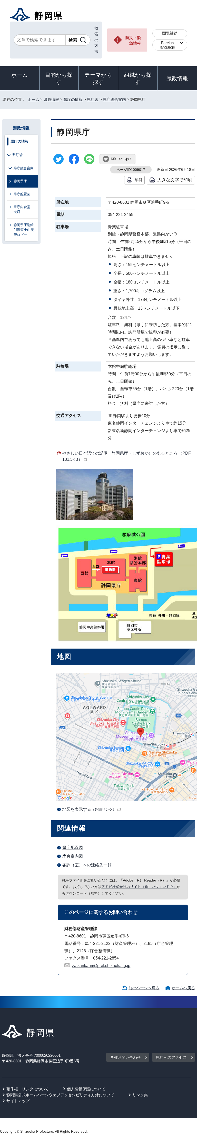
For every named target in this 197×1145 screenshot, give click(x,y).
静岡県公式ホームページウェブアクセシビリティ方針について (60, 1095)
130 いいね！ (121, 159)
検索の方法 (96, 40)
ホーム (19, 75)
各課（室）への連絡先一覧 (87, 865)
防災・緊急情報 (133, 40)
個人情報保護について (86, 1089)
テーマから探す (98, 78)
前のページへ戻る (144, 988)
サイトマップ (17, 1101)
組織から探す (138, 78)
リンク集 (140, 1095)
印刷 (138, 180)
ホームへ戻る (183, 988)
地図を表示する (89, 809)
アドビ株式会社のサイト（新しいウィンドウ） (139, 887)
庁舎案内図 (72, 856)
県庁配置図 (72, 847)
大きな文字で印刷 (174, 179)
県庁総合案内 (114, 99)
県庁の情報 (73, 99)
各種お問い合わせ (125, 1057)
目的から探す (59, 78)
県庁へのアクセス (171, 1057)
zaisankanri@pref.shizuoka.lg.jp (101, 965)
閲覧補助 (170, 33)
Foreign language (167, 45)
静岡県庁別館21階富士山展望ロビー (24, 230)
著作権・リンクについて (27, 1089)
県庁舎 (92, 99)
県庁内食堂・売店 (24, 209)
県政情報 (177, 78)
